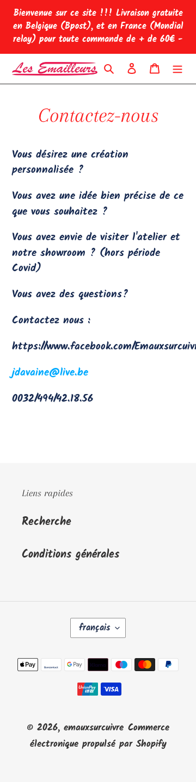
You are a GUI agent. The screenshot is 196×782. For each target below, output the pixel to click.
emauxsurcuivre (94, 728)
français (94, 628)
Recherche (46, 522)
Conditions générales (70, 555)
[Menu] (177, 69)
